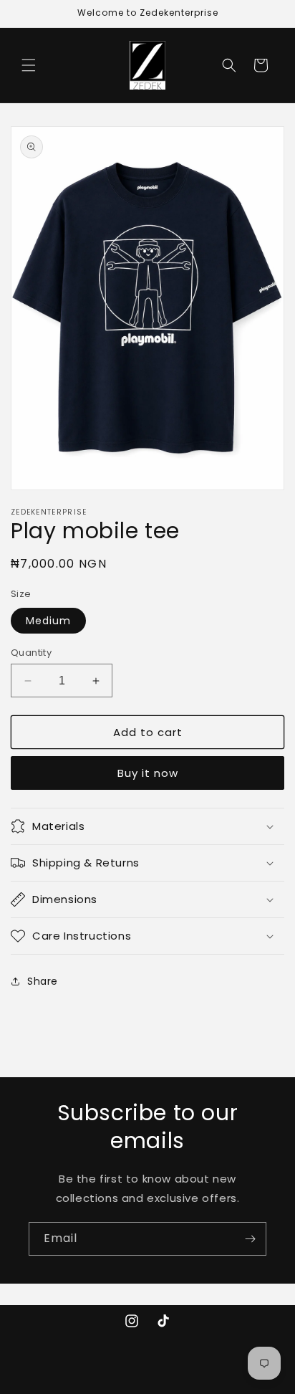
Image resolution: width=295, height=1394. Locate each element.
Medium (48, 621)
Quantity (31, 652)
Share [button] (42, 981)
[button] (28, 65)
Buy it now (147, 772)
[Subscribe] (250, 1239)
